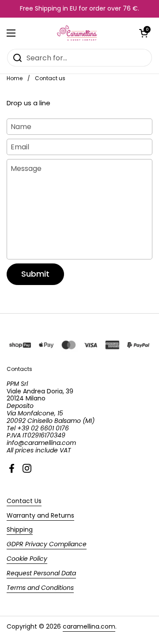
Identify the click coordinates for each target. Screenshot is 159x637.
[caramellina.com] (77, 33)
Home (15, 78)
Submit (35, 273)
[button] (143, 33)
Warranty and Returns (40, 515)
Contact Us (24, 500)
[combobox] (79, 58)
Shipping (20, 529)
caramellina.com (89, 626)
